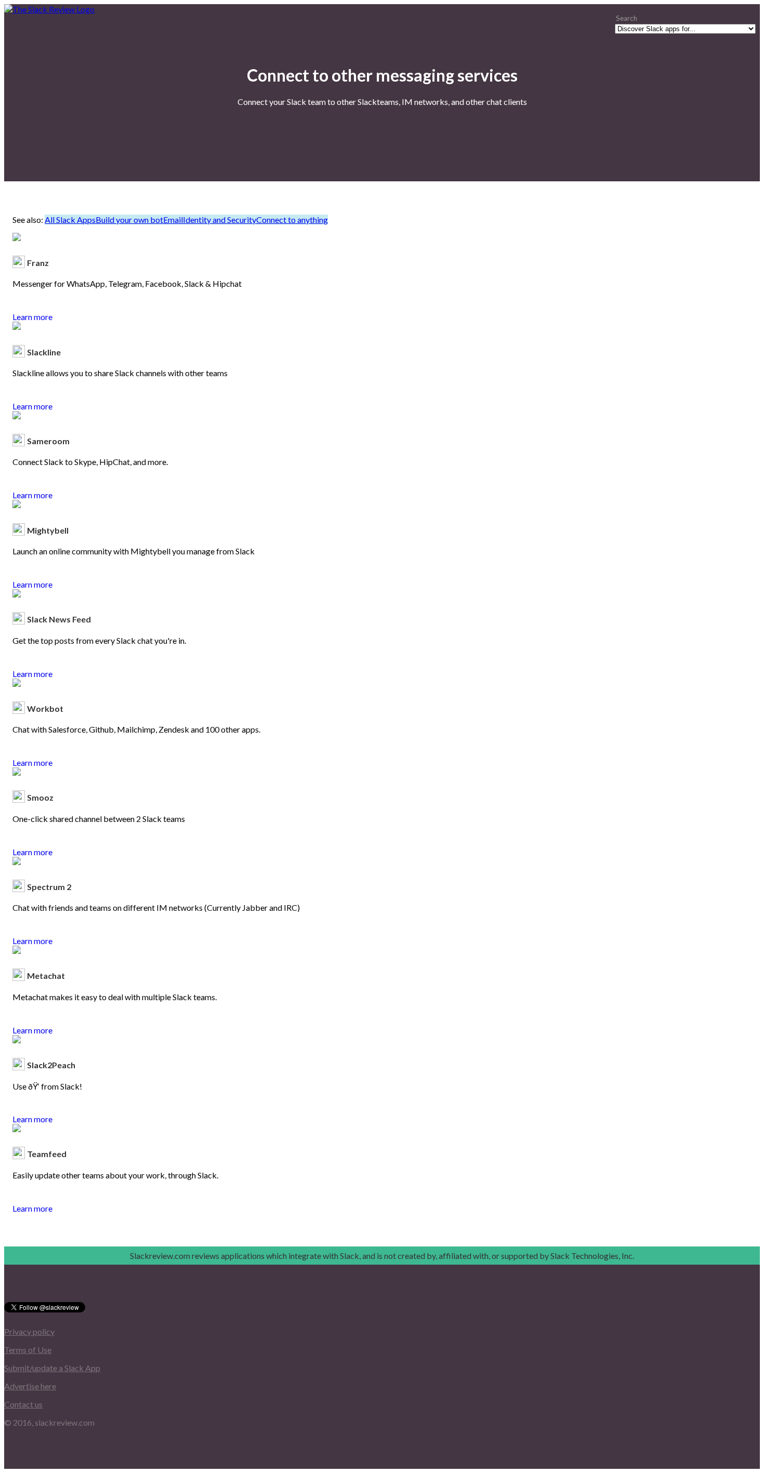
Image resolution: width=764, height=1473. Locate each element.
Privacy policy (29, 1331)
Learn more (32, 317)
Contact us (23, 1404)
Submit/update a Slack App (52, 1368)
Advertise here (30, 1386)
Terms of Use (27, 1350)
